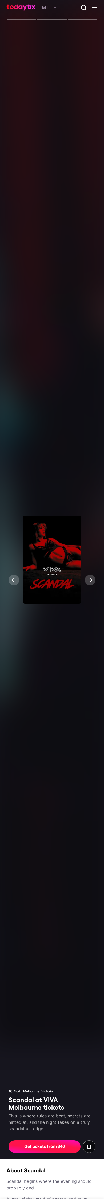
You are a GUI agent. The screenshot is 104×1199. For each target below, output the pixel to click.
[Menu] (92, 7)
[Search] (81, 7)
